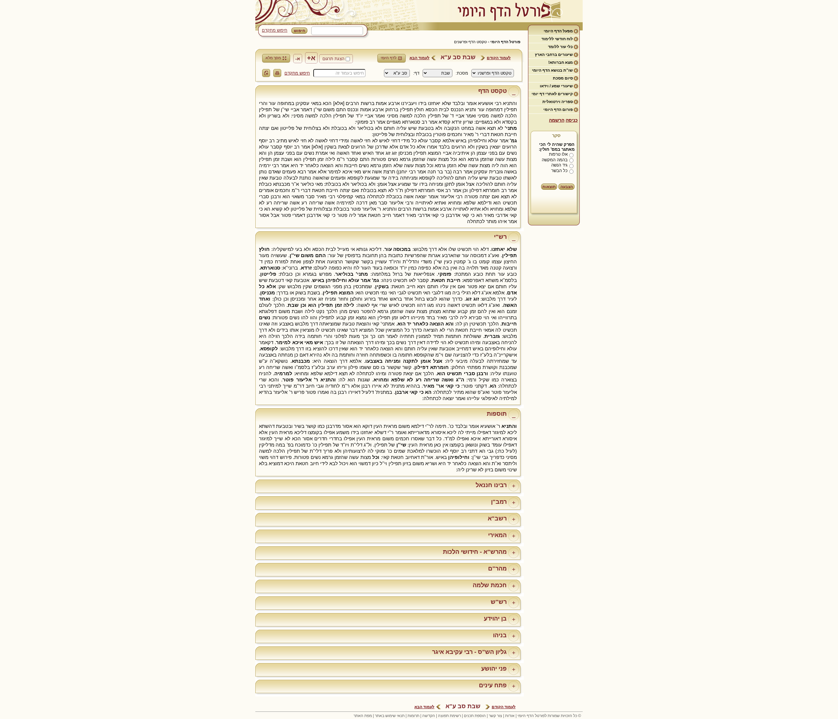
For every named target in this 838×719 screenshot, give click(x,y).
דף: (416, 73)
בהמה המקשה (555, 159)
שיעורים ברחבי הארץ (554, 54)
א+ (311, 57)
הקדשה (428, 715)
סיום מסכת (563, 78)
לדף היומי (388, 58)
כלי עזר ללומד (560, 46)
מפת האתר (363, 715)
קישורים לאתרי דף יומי (552, 94)
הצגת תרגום (333, 58)
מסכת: (462, 73)
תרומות (413, 715)
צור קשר (495, 715)
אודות (510, 715)
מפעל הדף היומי (558, 31)
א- (297, 58)
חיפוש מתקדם (274, 30)
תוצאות (549, 186)
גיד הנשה (559, 165)
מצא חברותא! (560, 62)
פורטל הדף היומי (505, 42)
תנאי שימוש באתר (390, 715)
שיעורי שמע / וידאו (556, 86)
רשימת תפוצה (449, 715)
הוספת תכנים (475, 715)
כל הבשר (559, 170)
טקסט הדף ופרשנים (470, 42)
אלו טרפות (558, 154)
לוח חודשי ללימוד (557, 39)
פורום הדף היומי (558, 109)
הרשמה (556, 120)
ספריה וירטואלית (557, 101)
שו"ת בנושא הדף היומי (552, 70)
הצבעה (566, 186)
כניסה (572, 120)
